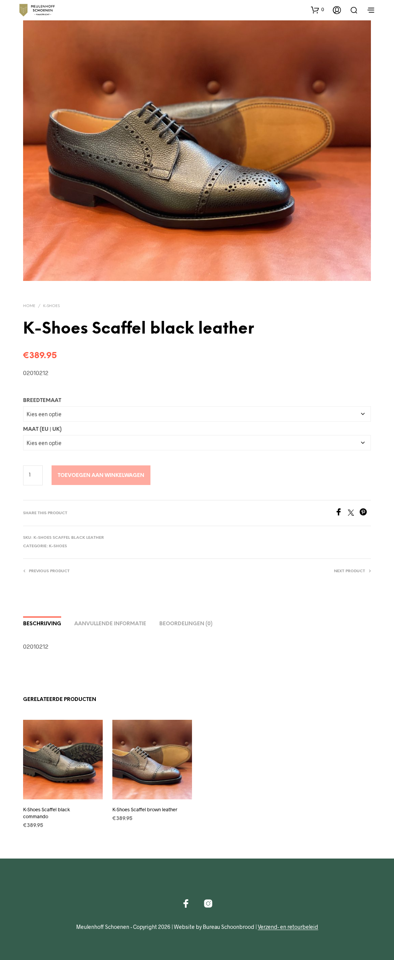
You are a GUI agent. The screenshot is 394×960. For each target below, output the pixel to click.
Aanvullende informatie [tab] (110, 623)
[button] (317, 9)
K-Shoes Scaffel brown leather (144, 810)
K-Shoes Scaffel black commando (46, 813)
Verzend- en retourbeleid (288, 927)
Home (29, 306)
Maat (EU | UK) (42, 429)
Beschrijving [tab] (42, 623)
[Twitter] (353, 513)
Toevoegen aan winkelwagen (101, 475)
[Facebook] (341, 513)
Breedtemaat (42, 400)
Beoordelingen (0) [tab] (185, 623)
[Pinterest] (365, 513)
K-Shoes (51, 306)
